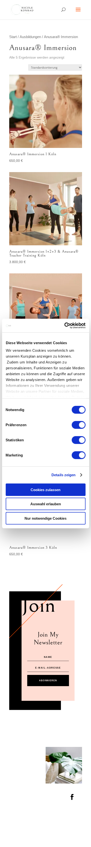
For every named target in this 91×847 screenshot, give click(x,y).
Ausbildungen (30, 37)
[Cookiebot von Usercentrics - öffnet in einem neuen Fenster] (64, 325)
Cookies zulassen (45, 489)
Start (13, 37)
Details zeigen (63, 475)
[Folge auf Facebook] (71, 797)
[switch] (78, 425)
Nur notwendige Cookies (45, 518)
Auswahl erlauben (45, 504)
